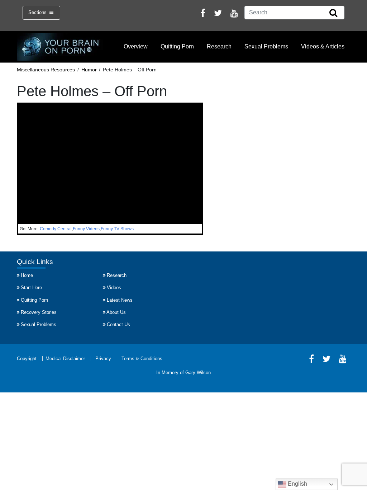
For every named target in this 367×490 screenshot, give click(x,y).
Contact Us (118, 324)
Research (219, 46)
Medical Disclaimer (65, 358)
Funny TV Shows (117, 228)
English (296, 484)
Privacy (103, 358)
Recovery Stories (39, 312)
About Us (116, 312)
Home (27, 275)
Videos (114, 287)
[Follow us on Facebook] (203, 14)
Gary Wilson (198, 372)
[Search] (333, 13)
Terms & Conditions (141, 358)
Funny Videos (86, 228)
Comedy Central (56, 228)
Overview (136, 46)
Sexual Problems (266, 46)
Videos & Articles (322, 46)
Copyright (27, 358)
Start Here (31, 287)
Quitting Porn (177, 46)
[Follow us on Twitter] (217, 14)
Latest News (120, 300)
